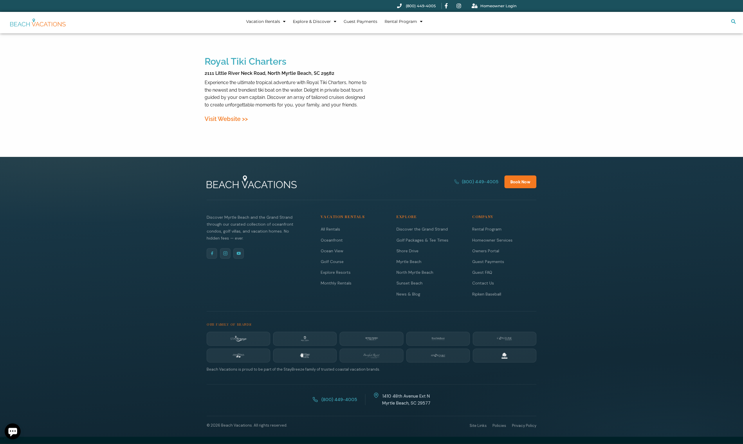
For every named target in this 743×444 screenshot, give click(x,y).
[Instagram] (225, 253)
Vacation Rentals (263, 21)
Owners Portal (485, 250)
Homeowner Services (492, 240)
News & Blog (408, 294)
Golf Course (332, 261)
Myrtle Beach (408, 261)
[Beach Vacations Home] (252, 181)
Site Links (478, 425)
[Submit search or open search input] (733, 21)
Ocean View (332, 250)
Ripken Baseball (486, 294)
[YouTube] (238, 253)
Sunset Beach (409, 283)
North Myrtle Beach (414, 272)
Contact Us (483, 283)
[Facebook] (212, 253)
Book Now (520, 181)
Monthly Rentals (336, 283)
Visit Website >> (226, 118)
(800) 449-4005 (480, 182)
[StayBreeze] (238, 339)
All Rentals (330, 229)
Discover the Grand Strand (422, 229)
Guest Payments (360, 21)
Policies (499, 425)
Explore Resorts (336, 272)
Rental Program (401, 21)
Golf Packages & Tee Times (422, 240)
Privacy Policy (524, 425)
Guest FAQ (482, 272)
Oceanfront (332, 240)
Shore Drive (407, 250)
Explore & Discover (312, 21)
